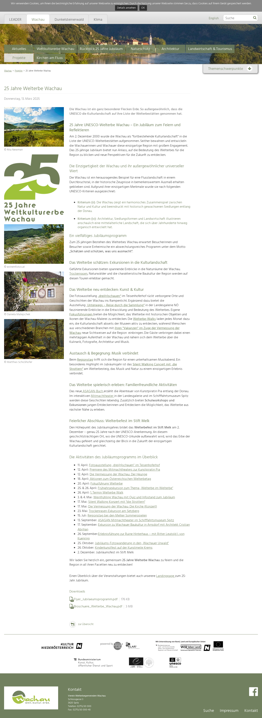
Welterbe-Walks (144, 319)
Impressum (229, 711)
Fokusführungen (81, 314)
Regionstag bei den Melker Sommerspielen (117, 515)
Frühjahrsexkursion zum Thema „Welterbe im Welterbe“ (135, 488)
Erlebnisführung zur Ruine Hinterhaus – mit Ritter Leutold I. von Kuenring (131, 536)
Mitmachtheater (102, 396)
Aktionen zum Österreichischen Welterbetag (120, 479)
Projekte (18, 58)
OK (143, 8)
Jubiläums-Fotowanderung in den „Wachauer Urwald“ (132, 543)
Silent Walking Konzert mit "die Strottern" (116, 502)
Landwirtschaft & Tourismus (210, 49)
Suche (208, 711)
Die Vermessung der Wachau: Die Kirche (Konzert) (122, 506)
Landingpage (165, 576)
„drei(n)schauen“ (109, 296)
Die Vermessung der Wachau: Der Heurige (118, 474)
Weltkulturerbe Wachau (55, 49)
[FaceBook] (253, 692)
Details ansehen (126, 8)
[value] (254, 18)
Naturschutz (140, 49)
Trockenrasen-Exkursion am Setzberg (114, 511)
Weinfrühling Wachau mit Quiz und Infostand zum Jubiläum (134, 497)
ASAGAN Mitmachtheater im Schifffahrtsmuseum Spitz (136, 520)
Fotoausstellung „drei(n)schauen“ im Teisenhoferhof (124, 465)
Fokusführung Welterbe (106, 483)
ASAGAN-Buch (93, 391)
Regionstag (85, 359)
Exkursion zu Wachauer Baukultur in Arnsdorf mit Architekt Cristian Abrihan (134, 527)
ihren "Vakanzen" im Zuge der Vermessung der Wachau (124, 330)
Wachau (8, 71)
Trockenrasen (78, 273)
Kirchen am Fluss (50, 58)
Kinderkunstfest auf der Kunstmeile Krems (123, 547)
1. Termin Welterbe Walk (106, 492)
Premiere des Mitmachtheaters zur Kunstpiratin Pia (125, 469)
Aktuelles (19, 49)
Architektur (170, 49)
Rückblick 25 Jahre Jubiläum (101, 49)
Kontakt (251, 711)
